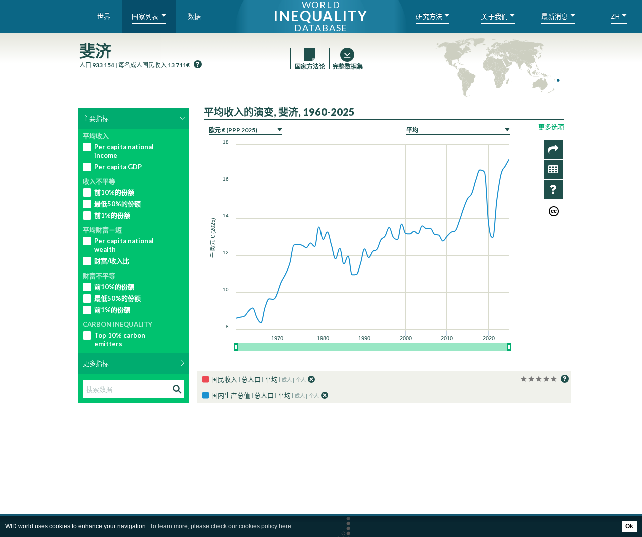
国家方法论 (310, 66)
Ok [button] (629, 526)
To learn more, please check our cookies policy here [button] (220, 526)
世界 (104, 16)
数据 (194, 16)
